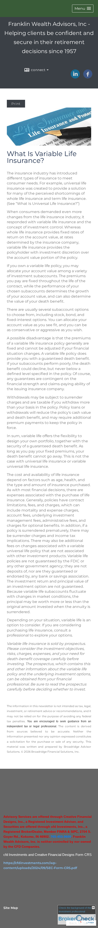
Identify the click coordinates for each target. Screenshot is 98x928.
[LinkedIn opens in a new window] (75, 77)
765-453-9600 (61, 836)
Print (16, 104)
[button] (82, 8)
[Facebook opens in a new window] (87, 77)
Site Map (10, 908)
